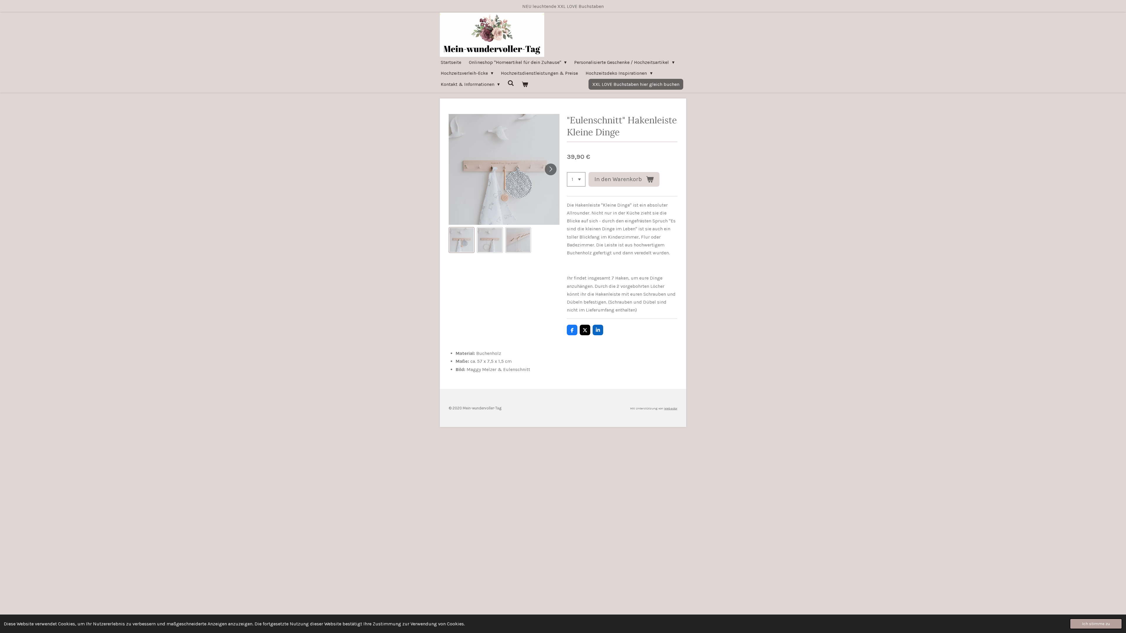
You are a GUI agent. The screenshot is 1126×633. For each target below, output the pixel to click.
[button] (461, 240)
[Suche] (510, 83)
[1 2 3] (576, 179)
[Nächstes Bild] (551, 169)
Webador (670, 408)
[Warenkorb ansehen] (525, 84)
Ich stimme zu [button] (1096, 623)
